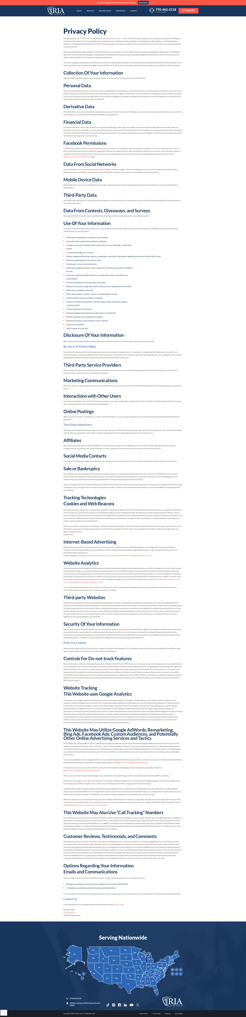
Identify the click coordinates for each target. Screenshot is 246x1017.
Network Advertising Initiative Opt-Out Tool (101, 555)
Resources (120, 11)
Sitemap (167, 1013)
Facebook (93, 148)
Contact (133, 11)
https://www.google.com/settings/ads (134, 762)
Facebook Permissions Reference (78, 157)
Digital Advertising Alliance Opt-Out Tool (135, 555)
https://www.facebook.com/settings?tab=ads (83, 770)
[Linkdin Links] (125, 1005)
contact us (117, 904)
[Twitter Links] (138, 1005)
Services (90, 11)
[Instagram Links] (113, 1004)
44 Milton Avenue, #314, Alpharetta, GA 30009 (85, 1004)
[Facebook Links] (119, 1004)
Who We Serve (105, 11)
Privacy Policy (143, 1013)
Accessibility (179, 1013)
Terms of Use (156, 1013)
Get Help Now (188, 10)
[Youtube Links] (131, 1005)
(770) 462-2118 (69, 912)
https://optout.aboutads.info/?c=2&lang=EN (90, 805)
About (79, 11)
